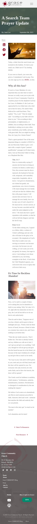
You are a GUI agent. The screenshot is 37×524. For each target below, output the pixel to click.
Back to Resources (22, 427)
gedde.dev (16, 516)
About (5, 477)
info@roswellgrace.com (8, 467)
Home (5, 475)
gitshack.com (29, 516)
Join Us (5, 485)
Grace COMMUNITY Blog (10, 480)
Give (27, 500)
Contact (5, 487)
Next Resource (21, 435)
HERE (27, 80)
